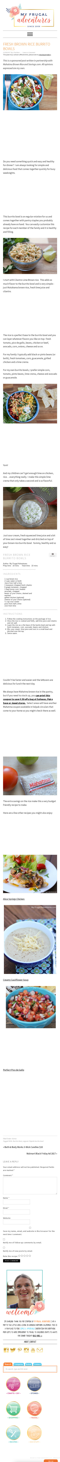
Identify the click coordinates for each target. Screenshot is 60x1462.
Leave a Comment (29, 52)
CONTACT (33, 1342)
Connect (37, 1364)
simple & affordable (27, 1329)
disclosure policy (45, 55)
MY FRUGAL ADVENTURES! (42, 1321)
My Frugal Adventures (30, 14)
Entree (14, 1139)
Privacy (56, 1458)
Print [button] (52, 556)
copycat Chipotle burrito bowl (33, 1141)
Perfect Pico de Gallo (13, 1069)
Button (28, 1364)
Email (6, 1208)
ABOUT (26, 1342)
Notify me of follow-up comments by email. (22, 1242)
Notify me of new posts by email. (18, 1251)
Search (7, 1364)
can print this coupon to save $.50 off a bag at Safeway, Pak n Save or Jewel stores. (28, 699)
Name (6, 1198)
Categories (18, 1364)
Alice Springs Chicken (14, 899)
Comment (8, 1175)
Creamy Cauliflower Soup (15, 979)
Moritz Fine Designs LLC (41, 1458)
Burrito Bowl (17, 1141)
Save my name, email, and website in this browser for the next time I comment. (29, 1233)
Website (7, 1218)
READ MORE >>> (37, 1336)
